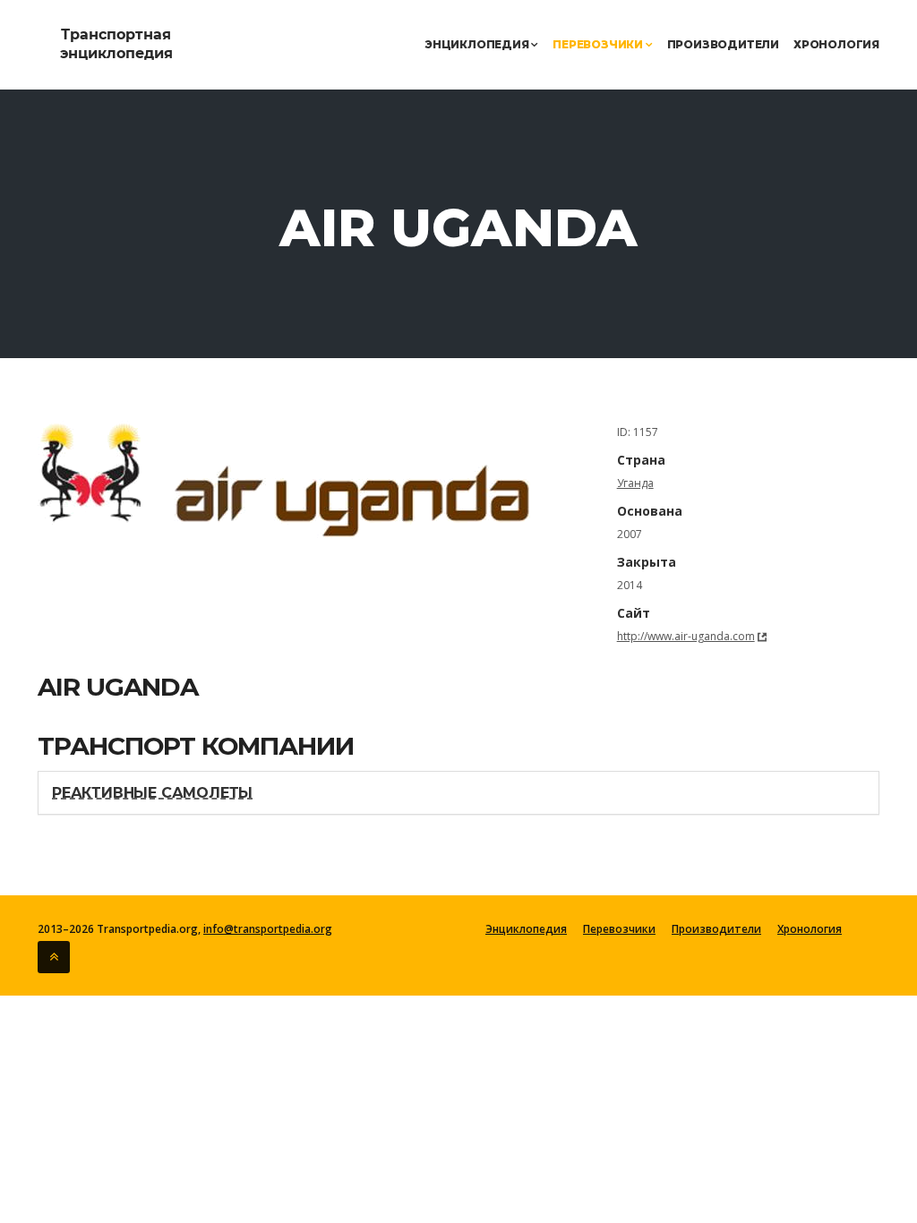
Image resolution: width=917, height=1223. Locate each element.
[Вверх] (54, 957)
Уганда (635, 483)
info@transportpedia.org (267, 928)
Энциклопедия (477, 44)
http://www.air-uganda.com (686, 636)
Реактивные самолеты (152, 792)
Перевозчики (599, 44)
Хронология (836, 44)
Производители (723, 44)
